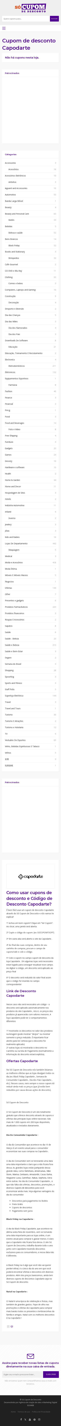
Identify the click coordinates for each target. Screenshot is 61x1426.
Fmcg (7, 410)
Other (7, 594)
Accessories (10, 163)
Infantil (8, 511)
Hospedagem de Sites (15, 492)
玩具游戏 (9, 765)
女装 (7, 759)
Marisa (15, 1174)
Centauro (24, 1174)
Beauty (8, 207)
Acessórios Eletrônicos (15, 175)
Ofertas (8, 588)
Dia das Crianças (12, 315)
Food (7, 416)
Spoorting (9, 676)
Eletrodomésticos (17, 366)
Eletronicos (10, 372)
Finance (8, 397)
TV (6, 733)
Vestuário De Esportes (15, 740)
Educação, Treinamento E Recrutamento (23, 353)
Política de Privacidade (41, 1412)
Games (8, 454)
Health (8, 473)
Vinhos (8, 752)
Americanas (40, 1171)
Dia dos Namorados (18, 327)
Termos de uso (24, 1412)
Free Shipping (11, 435)
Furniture (9, 442)
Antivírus (12, 182)
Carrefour (26, 1177)
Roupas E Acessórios (14, 619)
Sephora (42, 1177)
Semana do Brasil (13, 664)
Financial (9, 404)
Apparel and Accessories (16, 188)
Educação (13, 346)
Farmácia (13, 385)
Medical (8, 556)
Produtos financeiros (14, 613)
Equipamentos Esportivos (16, 378)
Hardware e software (14, 467)
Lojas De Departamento (16, 543)
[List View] (12, 1326)
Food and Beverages (14, 423)
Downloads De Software (16, 340)
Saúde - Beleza (12, 638)
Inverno (12, 518)
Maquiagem (14, 549)
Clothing (8, 277)
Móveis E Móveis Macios (16, 575)
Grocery (8, 461)
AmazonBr (34, 1174)
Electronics (10, 359)
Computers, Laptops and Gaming (20, 289)
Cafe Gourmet (11, 264)
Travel (8, 702)
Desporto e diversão (14, 308)
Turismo (9, 714)
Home (13, 1412)
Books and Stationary (15, 251)
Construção (10, 296)
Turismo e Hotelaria (14, 727)
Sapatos (8, 626)
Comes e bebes (16, 283)
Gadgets (9, 448)
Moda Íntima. (11, 568)
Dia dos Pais (14, 334)
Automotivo (10, 194)
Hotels (8, 499)
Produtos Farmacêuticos (16, 607)
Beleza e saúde (16, 232)
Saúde (8, 632)
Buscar (54, 19)
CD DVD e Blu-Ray (13, 270)
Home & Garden (12, 480)
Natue (34, 1177)
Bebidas (8, 226)
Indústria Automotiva (14, 505)
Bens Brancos (11, 239)
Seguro (8, 657)
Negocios (9, 581)
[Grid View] (8, 1326)
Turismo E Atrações (14, 721)
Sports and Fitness (13, 683)
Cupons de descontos (25, 1187)
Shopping (9, 670)
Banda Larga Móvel (14, 201)
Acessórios (14, 169)
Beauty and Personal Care (17, 213)
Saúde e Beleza (12, 645)
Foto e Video (14, 429)
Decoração (14, 302)
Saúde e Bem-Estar (14, 651)
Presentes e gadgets (14, 600)
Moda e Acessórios (14, 562)
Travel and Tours (13, 708)
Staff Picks (9, 689)
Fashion (8, 391)
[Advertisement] (30, 110)
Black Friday (14, 245)
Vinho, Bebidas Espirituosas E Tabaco (22, 746)
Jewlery (8, 524)
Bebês (11, 220)
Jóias (7, 530)
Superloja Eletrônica (14, 695)
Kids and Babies (12, 537)
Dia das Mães (11, 321)
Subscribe (51, 1374)
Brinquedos (14, 258)
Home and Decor (13, 486)
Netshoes (29, 1171)
